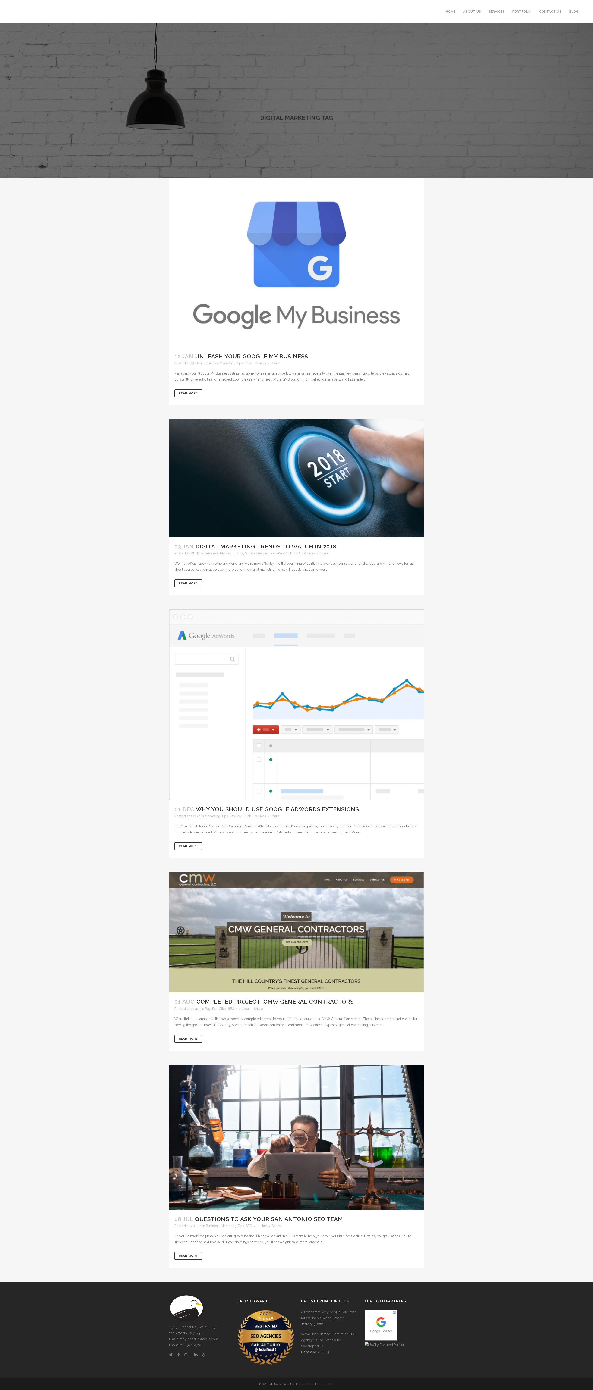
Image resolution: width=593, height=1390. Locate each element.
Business (211, 363)
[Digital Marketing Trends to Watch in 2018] (296, 478)
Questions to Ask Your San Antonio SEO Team (269, 1219)
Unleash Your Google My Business (251, 356)
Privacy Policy (306, 1384)
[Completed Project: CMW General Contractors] (296, 932)
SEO (247, 363)
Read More (188, 393)
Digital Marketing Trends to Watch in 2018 (266, 546)
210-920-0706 (191, 1345)
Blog (332, 1384)
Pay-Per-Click (281, 553)
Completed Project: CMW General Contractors (275, 1001)
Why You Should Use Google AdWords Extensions (277, 809)
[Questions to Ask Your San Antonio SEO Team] (296, 1137)
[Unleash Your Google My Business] (296, 262)
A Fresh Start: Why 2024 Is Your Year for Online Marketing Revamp (328, 1315)
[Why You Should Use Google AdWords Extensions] (296, 704)
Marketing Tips (231, 363)
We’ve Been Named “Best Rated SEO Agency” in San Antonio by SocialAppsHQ (328, 1340)
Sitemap (322, 1384)
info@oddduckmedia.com (198, 1339)
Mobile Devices (257, 553)
